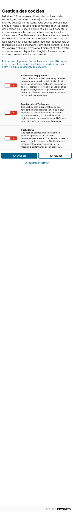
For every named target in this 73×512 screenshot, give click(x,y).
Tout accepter (19, 155)
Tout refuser (55, 155)
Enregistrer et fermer (37, 162)
